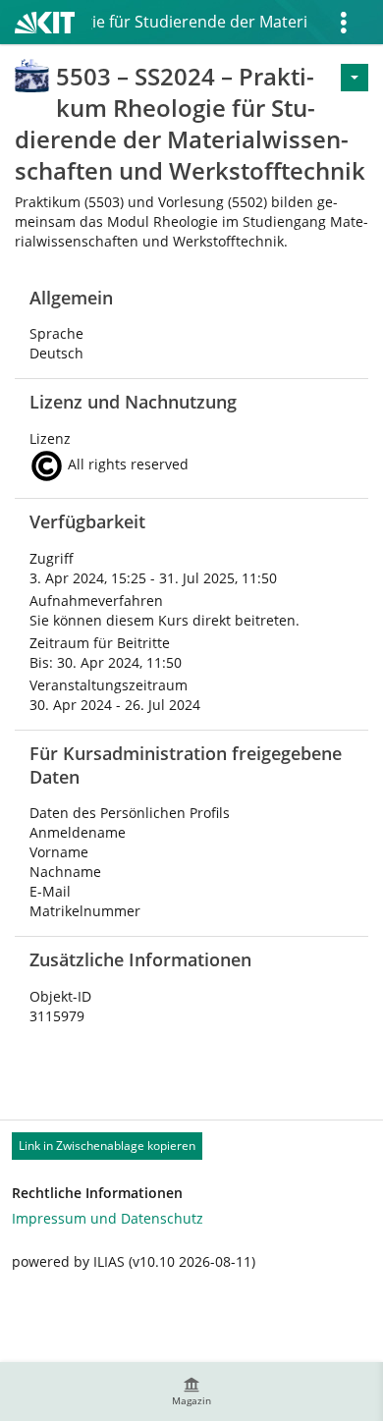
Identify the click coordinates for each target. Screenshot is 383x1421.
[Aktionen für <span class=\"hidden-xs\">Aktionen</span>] (354, 77)
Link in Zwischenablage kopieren (107, 1145)
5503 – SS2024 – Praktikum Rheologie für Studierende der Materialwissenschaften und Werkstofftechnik (199, 21)
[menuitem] (191, 1391)
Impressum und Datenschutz (107, 1218)
